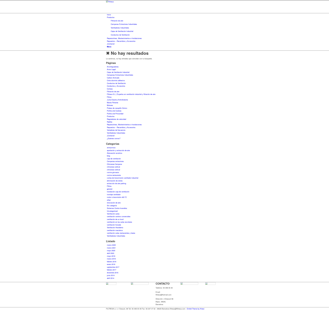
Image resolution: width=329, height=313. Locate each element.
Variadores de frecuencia (116, 130)
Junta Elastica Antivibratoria (117, 99)
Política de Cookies (114, 111)
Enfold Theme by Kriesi (195, 308)
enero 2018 (111, 264)
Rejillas (109, 122)
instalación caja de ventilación (118, 191)
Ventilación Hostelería (115, 227)
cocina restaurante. (114, 175)
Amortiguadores (113, 66)
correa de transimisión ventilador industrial (122, 178)
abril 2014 (110, 278)
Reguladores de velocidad (116, 119)
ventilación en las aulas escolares (119, 222)
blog (108, 156)
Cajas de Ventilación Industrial (118, 72)
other (109, 200)
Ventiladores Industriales (116, 133)
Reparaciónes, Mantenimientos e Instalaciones (124, 124)
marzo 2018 (111, 258)
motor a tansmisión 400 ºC (117, 197)
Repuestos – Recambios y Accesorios (121, 127)
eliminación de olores (115, 180)
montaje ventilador (114, 194)
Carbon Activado (113, 77)
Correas (110, 89)
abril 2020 (110, 253)
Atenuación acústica (114, 153)
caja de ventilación (114, 158)
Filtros (109, 97)
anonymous (111, 147)
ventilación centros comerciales (118, 216)
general (109, 189)
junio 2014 (111, 275)
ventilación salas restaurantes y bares (121, 233)
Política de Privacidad (115, 113)
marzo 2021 (111, 248)
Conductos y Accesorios (116, 86)
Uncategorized (112, 211)
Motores (110, 105)
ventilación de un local (115, 219)
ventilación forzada (114, 225)
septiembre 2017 (113, 267)
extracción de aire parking (116, 183)
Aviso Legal (111, 69)
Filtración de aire (113, 91)
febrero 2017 (111, 270)
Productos (111, 116)
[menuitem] (165, 14)
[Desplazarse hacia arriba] (0, 311)
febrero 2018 (111, 261)
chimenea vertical (113, 167)
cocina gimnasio (113, 172)
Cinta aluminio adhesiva (116, 80)
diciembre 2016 (112, 272)
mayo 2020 (111, 250)
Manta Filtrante (112, 102)
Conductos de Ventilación (116, 83)
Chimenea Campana (114, 164)
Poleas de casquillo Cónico (117, 108)
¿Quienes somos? (113, 138)
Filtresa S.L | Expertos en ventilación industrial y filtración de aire (131, 94)
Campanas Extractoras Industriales (120, 75)
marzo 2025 (111, 245)
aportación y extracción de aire (118, 150)
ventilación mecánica (115, 230)
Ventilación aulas (113, 213)
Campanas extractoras (115, 161)
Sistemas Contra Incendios (117, 208)
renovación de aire (114, 202)
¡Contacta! (111, 135)
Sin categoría (112, 205)
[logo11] (125, 1)
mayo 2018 (111, 256)
